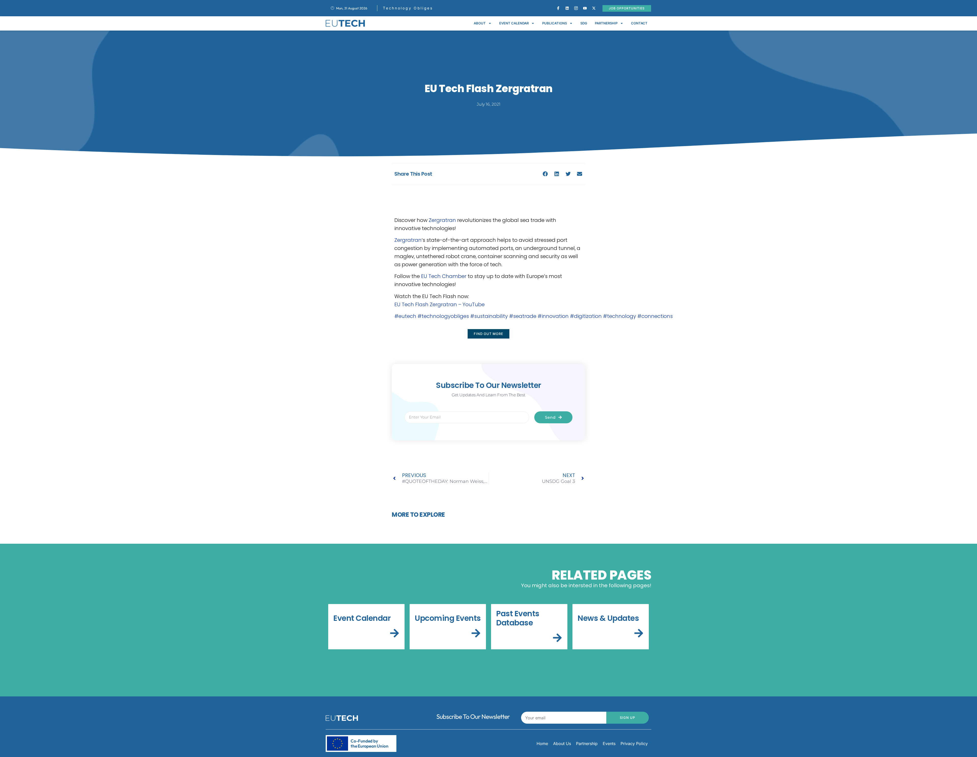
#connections (655, 316)
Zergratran (442, 220)
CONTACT (639, 23)
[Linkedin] (567, 8)
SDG (583, 23)
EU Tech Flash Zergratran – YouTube (439, 304)
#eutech (405, 316)
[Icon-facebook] (558, 8)
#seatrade (522, 316)
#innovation (553, 316)
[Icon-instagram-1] (576, 8)
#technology (619, 316)
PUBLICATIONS (554, 23)
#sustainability (489, 316)
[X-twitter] (593, 8)
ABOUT (480, 23)
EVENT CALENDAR (514, 23)
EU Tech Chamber (443, 276)
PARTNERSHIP (606, 23)
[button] (545, 174)
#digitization (586, 316)
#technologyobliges (443, 316)
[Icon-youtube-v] (584, 8)
